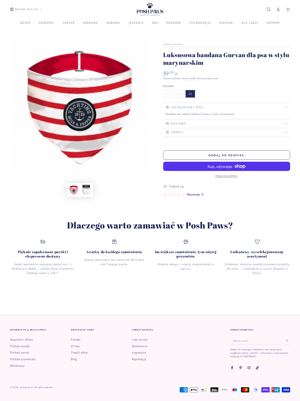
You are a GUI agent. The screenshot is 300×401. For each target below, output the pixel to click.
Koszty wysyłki (189, 78)
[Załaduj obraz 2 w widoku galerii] (86, 190)
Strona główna (172, 44)
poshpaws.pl (26, 387)
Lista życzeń (140, 339)
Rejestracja (139, 359)
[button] (268, 9)
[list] (150, 257)
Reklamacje (17, 365)
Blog (74, 359)
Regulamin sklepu (21, 339)
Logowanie (139, 352)
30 (180, 95)
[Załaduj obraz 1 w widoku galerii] (74, 190)
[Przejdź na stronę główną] (150, 9)
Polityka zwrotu (20, 352)
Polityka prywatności (23, 359)
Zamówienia (139, 346)
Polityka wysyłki (20, 346)
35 (191, 95)
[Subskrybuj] (288, 340)
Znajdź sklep (79, 352)
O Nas (75, 346)
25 (169, 95)
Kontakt (75, 339)
